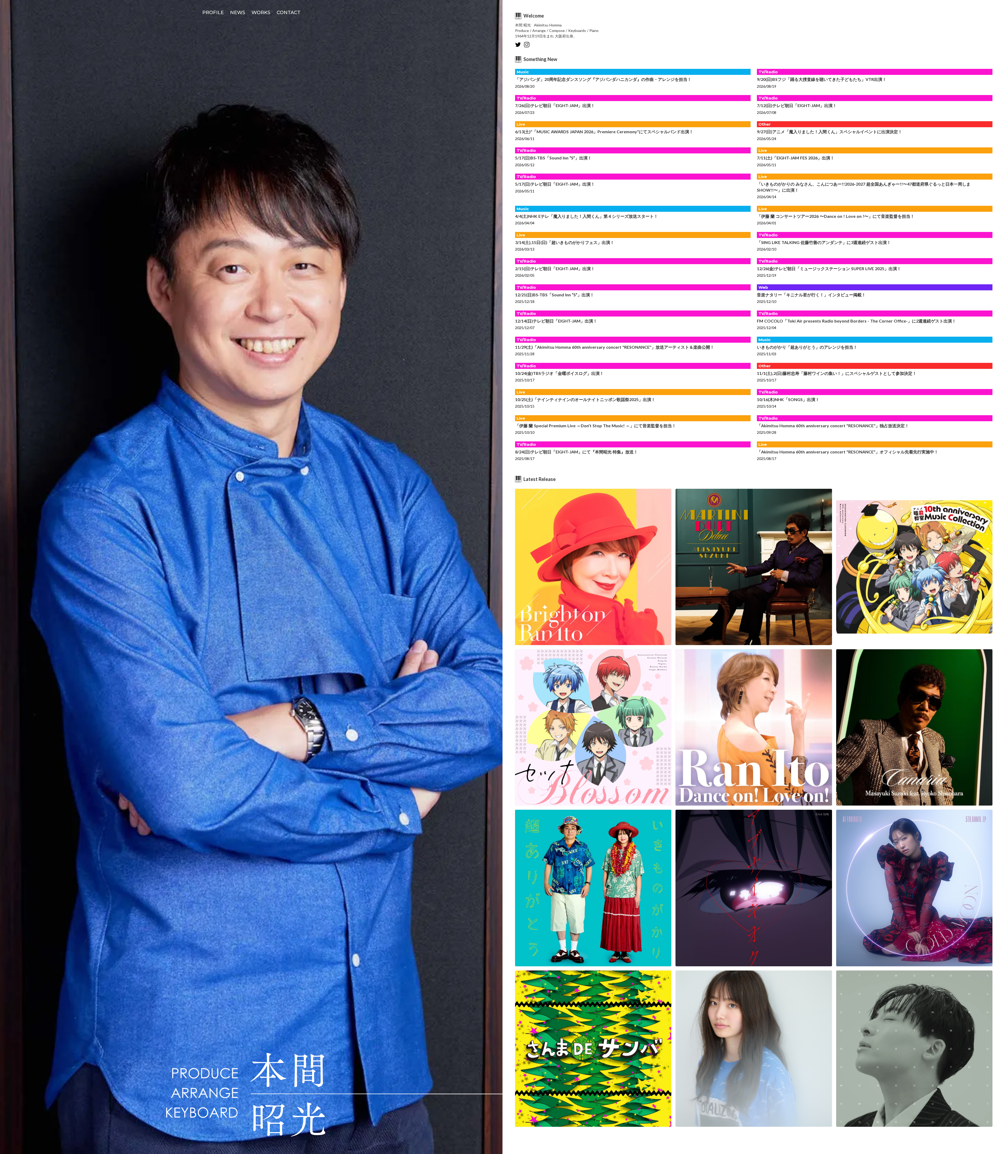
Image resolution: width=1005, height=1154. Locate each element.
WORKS (261, 12)
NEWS (237, 12)
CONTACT (288, 12)
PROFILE (213, 12)
